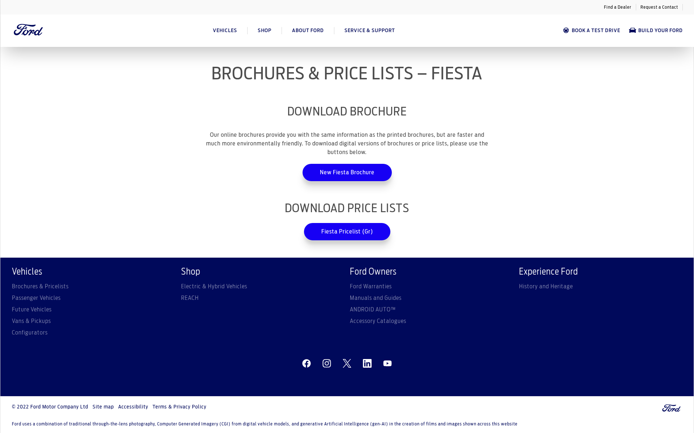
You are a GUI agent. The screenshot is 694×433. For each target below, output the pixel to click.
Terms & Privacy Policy (179, 407)
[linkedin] (367, 363)
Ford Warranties (371, 286)
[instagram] (326, 363)
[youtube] (387, 363)
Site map (103, 407)
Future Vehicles (32, 309)
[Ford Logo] (28, 30)
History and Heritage (546, 286)
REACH (190, 298)
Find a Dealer (617, 7)
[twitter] (347, 363)
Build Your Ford (660, 30)
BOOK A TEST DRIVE (596, 30)
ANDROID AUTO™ (373, 309)
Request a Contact (659, 7)
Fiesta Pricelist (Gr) (347, 232)
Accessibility (133, 407)
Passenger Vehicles (36, 298)
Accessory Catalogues (378, 321)
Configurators (30, 333)
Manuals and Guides (376, 298)
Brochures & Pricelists (40, 286)
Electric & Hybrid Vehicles (214, 286)
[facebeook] (306, 363)
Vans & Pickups (31, 321)
